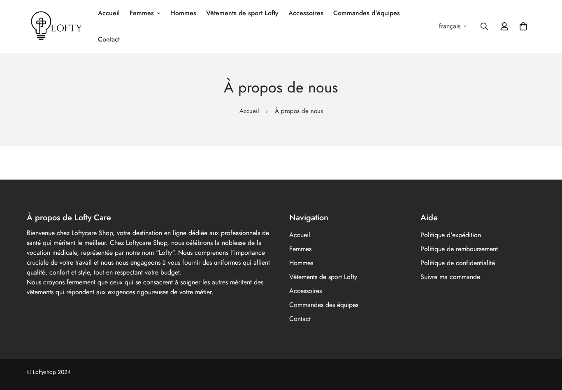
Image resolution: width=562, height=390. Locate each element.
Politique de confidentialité (457, 263)
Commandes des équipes (323, 304)
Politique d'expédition (450, 235)
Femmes (142, 13)
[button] (523, 26)
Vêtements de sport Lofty (242, 13)
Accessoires (305, 13)
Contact (109, 39)
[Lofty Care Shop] (56, 26)
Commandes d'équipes (366, 13)
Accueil (109, 13)
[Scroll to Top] (545, 345)
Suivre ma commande (450, 277)
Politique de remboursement (459, 249)
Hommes (183, 13)
